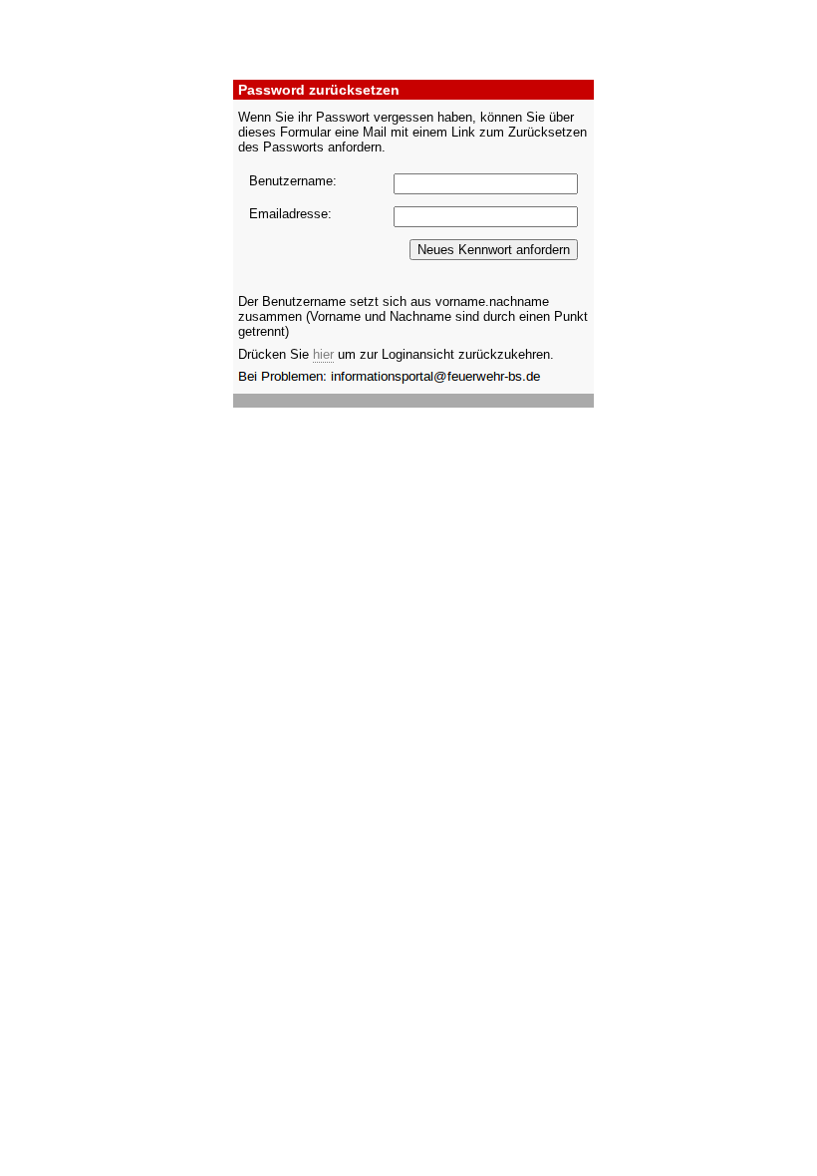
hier (323, 354)
